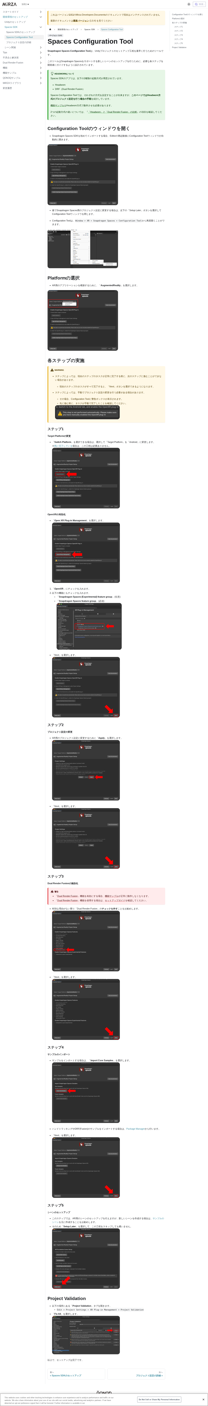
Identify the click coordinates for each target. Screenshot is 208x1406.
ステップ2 (178, 31)
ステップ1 (178, 27)
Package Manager (135, 1129)
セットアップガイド (115, 900)
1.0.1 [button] (24, 4)
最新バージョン (81, 21)
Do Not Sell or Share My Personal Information (159, 1399)
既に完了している (63, 446)
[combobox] (199, 4)
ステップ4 (178, 39)
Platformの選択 (178, 19)
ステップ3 (178, 35)
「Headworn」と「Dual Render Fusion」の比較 (112, 112)
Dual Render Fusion (67, 896)
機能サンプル (57, 105)
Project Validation (179, 47)
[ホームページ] (50, 29)
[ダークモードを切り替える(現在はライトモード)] (189, 4)
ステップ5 (178, 43)
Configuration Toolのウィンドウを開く (187, 14)
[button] (22, 12)
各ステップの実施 (179, 23)
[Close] (203, 1399)
